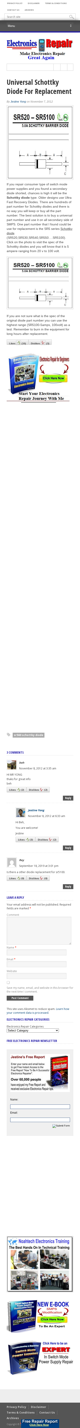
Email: (14, 1112)
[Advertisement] (40, 568)
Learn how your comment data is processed (38, 1011)
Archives (29, 10)
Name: (14, 1099)
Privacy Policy (14, 3)
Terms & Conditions (56, 3)
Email (11, 959)
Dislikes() (40, 343)
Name (11, 947)
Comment (13, 915)
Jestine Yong (18, 101)
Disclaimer (34, 3)
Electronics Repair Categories (25, 1026)
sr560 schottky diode (28, 735)
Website (12, 971)
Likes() (17, 343)
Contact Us (13, 10)
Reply (68, 798)
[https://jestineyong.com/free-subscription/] (40, 1423)
